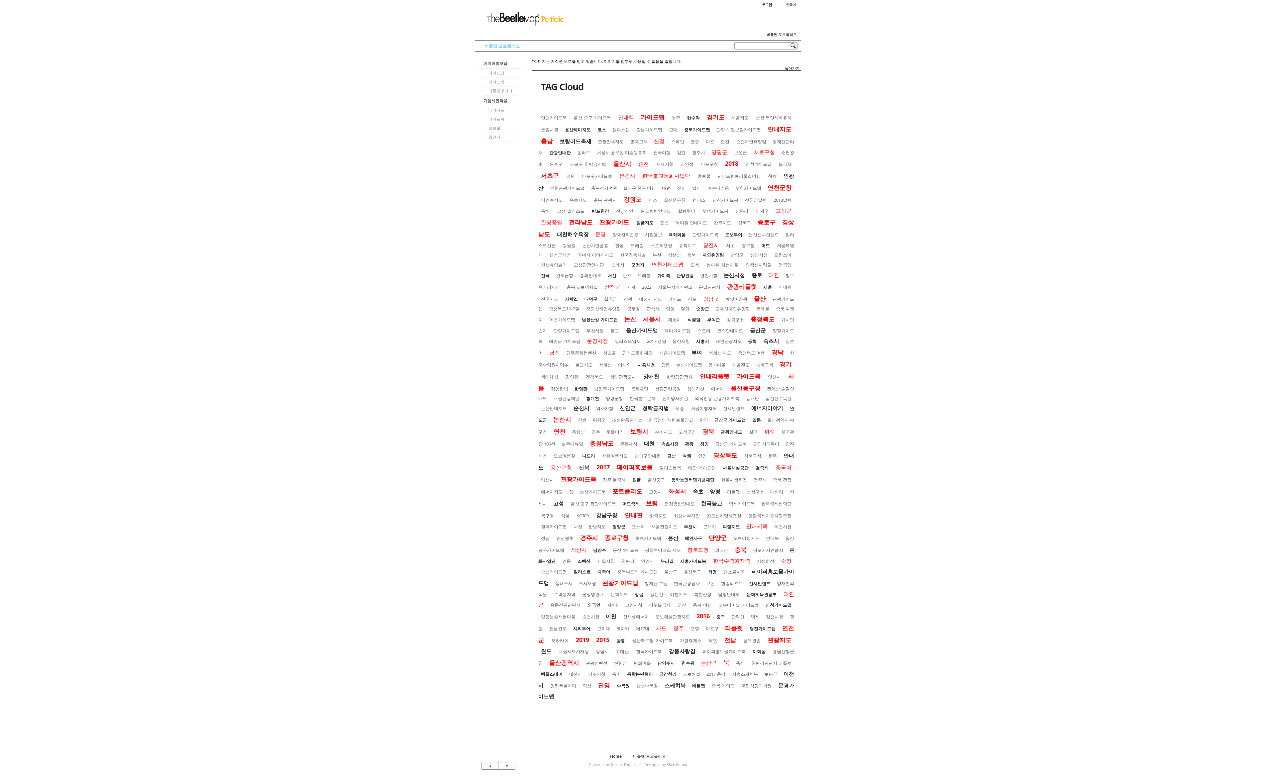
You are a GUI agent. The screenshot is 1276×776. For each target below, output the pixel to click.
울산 (760, 298)
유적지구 (687, 245)
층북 (691, 255)
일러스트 (582, 572)
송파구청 (764, 365)
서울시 (652, 319)
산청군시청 (560, 255)
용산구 (709, 662)
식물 (565, 516)
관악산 (737, 617)
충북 (741, 549)
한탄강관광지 (679, 377)
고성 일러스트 (571, 211)
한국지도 (658, 516)
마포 (710, 142)
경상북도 (725, 455)
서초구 (550, 175)
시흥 (767, 287)
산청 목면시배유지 (774, 118)
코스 (601, 130)
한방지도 (597, 527)
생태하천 (695, 389)
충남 (547, 141)
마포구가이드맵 (597, 176)
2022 (646, 287)
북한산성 (702, 594)
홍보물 (494, 128)
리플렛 (734, 628)
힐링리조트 (732, 583)
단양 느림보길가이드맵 (738, 130)
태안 (774, 275)
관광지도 (780, 640)
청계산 (605, 365)
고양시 (655, 492)
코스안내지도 (730, 331)
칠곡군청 (735, 320)
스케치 (617, 265)
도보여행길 (564, 456)
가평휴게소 (690, 640)
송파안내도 (590, 275)
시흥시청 (646, 365)
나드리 (588, 456)
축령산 (578, 432)
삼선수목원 (647, 686)
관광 (689, 444)
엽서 (696, 188)
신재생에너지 (636, 617)
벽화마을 (677, 235)
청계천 (592, 398)
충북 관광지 (605, 200)
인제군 (762, 211)
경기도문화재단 (637, 353)
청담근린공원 (668, 389)
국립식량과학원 (756, 686)
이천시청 (783, 527)
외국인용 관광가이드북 (717, 398)
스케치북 (675, 685)
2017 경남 (656, 341)
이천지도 (678, 594)
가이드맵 (496, 73)
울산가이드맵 (642, 330)
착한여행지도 (615, 456)
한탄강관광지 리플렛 (771, 663)
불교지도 (583, 365)
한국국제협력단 (776, 504)
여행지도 (731, 527)
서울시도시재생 (574, 651)
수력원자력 (565, 594)
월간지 (494, 137)
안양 (702, 456)
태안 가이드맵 (702, 468)
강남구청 (606, 515)
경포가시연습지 (768, 550)
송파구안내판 (648, 456)
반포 (627, 275)
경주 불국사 (614, 480)
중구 (720, 617)
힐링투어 (686, 211)
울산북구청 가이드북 (652, 640)
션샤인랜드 (734, 408)
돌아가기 (792, 68)
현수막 (693, 118)
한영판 (581, 389)
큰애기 (709, 527)
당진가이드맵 (763, 628)
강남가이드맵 (649, 130)
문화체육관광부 (762, 594)
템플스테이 (552, 674)
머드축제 (631, 504)
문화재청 (628, 444)
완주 (772, 456)
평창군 (599, 420)
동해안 (752, 398)
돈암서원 (549, 130)
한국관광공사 (687, 583)
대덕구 (591, 299)
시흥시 (702, 341)
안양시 (647, 561)
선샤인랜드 (760, 583)
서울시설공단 (736, 468)
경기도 (716, 117)
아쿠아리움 (718, 188)
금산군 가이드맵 (730, 420)
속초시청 (670, 444)
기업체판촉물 (495, 100)
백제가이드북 (742, 504)
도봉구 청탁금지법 (588, 164)
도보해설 (691, 674)
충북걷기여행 (604, 188)
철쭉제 (762, 468)
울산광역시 (564, 662)
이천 (611, 616)
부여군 (713, 320)
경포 (692, 299)
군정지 (637, 265)
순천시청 (590, 617)
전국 (545, 275)
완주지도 (722, 223)
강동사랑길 (682, 651)
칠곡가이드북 (649, 651)
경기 (786, 364)
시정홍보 (653, 235)
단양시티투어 (766, 444)
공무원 (633, 309)
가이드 (674, 299)
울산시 (622, 163)
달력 (685, 309)
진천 (664, 223)
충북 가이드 (723, 686)
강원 (628, 299)
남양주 (599, 550)
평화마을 (642, 663)
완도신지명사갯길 (724, 516)
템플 (636, 480)
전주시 (760, 480)
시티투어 (581, 628)
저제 (631, 287)
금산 (671, 456)
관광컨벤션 (596, 663)
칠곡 (753, 432)
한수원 (688, 663)
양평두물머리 (563, 686)
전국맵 (785, 265)
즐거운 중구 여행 (639, 188)
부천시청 (595, 331)
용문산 (656, 594)
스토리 (703, 331)
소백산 (584, 561)
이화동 (759, 651)
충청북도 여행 (751, 353)
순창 (786, 560)
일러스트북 (670, 468)
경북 (708, 431)
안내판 (634, 515)
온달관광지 (709, 287)
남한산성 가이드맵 (600, 320)
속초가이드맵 (648, 538)
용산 (673, 537)
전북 (584, 467)
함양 (703, 420)
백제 (755, 617)
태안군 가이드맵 (564, 341)
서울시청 (606, 561)
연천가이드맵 (668, 264)
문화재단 (639, 389)
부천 (657, 255)
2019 (582, 640)
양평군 (719, 152)
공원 (570, 176)
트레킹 (637, 245)
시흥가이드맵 (672, 353)
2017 (603, 467)
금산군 (758, 330)
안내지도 (780, 129)
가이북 (663, 275)
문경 (600, 234)
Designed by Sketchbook (665, 764)
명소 (653, 200)
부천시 (690, 527)
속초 (698, 491)
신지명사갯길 (675, 398)
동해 (545, 211)
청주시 (698, 152)
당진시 (711, 245)
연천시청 (708, 275)
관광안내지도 (611, 142)
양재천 (651, 376)
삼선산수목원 (779, 398)
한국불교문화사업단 (666, 175)
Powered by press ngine (612, 764)
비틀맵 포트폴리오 (782, 35)
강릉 (665, 365)
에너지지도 (552, 492)
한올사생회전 (734, 480)
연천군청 (780, 187)
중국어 (784, 467)
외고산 (721, 550)
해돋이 (674, 320)
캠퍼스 (698, 200)
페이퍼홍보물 (495, 63)
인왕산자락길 (759, 265)
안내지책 (757, 526)
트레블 (762, 309)
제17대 (642, 628)
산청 (659, 141)
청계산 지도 (720, 353)
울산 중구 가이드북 (592, 118)
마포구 (712, 628)
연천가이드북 (554, 118)
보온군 (740, 152)
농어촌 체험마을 (722, 265)
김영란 (572, 377)
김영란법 (559, 389)
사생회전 (765, 561)
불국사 (785, 164)
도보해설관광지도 (672, 617)
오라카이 (560, 640)
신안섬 (687, 164)
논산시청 (734, 275)
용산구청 (561, 467)
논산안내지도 (554, 408)
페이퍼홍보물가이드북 (724, 651)
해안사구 (693, 538)
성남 (545, 538)
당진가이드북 (725, 200)
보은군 (770, 674)
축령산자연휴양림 (603, 309)
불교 (614, 331)
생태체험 (549, 377)
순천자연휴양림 (751, 142)
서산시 (579, 549)
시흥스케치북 (745, 674)
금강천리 (668, 674)
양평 (715, 491)
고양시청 (633, 605)
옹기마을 (717, 365)
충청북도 (763, 319)
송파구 (583, 152)
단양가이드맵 (567, 331)
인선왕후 (565, 538)
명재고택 (639, 142)
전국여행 (662, 152)
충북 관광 (782, 480)
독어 (616, 674)
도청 (695, 265)
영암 (670, 309)
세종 (680, 408)
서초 (730, 245)
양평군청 (614, 398)
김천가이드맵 (759, 164)
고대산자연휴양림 (732, 309)
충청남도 (602, 443)
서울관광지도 (664, 527)
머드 (765, 245)
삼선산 (674, 255)
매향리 (776, 492)
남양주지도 (552, 200)
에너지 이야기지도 (595, 255)
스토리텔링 (661, 245)
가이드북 (496, 82)
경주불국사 (660, 605)
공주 (595, 432)
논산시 (562, 419)
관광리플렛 (742, 286)
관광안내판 (560, 152)
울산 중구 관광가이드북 (593, 504)
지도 (661, 628)
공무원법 (752, 640)
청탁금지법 (655, 408)
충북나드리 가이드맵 (637, 572)
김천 (681, 152)
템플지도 (645, 223)
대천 (649, 443)
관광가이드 (614, 222)
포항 (695, 628)
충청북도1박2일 (564, 309)
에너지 (717, 389)
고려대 (603, 628)
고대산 (622, 651)
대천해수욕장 (573, 234)
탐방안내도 (729, 594)
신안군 (628, 408)
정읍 (639, 594)
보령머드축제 (575, 141)
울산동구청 (746, 388)
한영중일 (551, 222)
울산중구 (656, 480)
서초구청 (764, 152)
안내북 (772, 538)
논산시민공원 (595, 245)
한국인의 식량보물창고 (671, 420)
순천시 (581, 408)
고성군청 (687, 432)
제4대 (612, 605)
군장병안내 (593, 594)
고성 (558, 503)
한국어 (791, 4)
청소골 (609, 353)
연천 (560, 431)
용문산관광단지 (565, 605)
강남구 (711, 298)
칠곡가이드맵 (554, 527)
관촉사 (653, 309)
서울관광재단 (567, 398)
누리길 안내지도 (691, 223)
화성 (769, 431)
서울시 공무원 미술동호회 (622, 152)
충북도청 (698, 549)
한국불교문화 (643, 398)
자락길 (571, 299)
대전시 (575, 674)
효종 (695, 142)
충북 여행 (702, 605)
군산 (682, 605)
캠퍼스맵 (621, 130)
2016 (703, 616)
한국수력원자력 (731, 560)
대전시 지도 (650, 299)
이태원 (785, 287)
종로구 (767, 222)
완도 (546, 651)
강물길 (569, 245)
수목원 (623, 686)
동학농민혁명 (640, 674)
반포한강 (600, 211)
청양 (704, 444)
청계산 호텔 (656, 583)
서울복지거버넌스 (675, 287)
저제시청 (665, 164)
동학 (752, 341)
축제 (740, 663)
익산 (587, 686)
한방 (582, 420)
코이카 (622, 628)
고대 (673, 130)
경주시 (589, 537)
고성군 (784, 210)
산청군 (612, 286)
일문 (756, 420)
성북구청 (752, 456)
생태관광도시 (623, 377)
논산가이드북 (593, 492)
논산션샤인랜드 (764, 235)
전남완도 (558, 628)
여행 (687, 456)
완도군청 (564, 275)
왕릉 (620, 640)
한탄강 (627, 561)
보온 (710, 583)
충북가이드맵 (697, 130)
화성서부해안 (687, 516)
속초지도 (578, 200)
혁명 (712, 572)
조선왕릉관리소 (627, 420)
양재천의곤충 (625, 235)
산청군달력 (756, 200)
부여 (696, 352)
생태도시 (564, 583)
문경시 (627, 175)
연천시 (774, 377)
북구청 (547, 516)
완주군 (556, 164)
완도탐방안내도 (656, 211)
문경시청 (597, 340)
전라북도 (594, 377)
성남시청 (759, 255)
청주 (676, 118)
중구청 (748, 245)
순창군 (702, 309)
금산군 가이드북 (731, 444)
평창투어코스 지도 (663, 550)
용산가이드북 (626, 550)
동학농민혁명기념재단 (692, 480)
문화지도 (619, 594)
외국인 (593, 605)
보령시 (639, 431)
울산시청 (681, 341)
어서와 (624, 365)
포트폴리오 (627, 491)
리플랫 (733, 492)
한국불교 (711, 503)
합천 (725, 142)
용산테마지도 (578, 130)
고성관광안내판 (589, 265)
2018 (731, 163)
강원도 (633, 199)
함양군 (737, 255)
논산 (630, 319)
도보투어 (733, 235)
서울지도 (740, 118)
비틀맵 (698, 686)
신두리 (741, 211)
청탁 (772, 176)
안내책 (626, 117)
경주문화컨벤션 (581, 353)
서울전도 (741, 365)
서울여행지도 (704, 408)
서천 (578, 527)
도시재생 (587, 583)
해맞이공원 (736, 299)
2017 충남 (715, 674)
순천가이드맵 (554, 572)
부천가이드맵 (748, 188)
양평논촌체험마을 (558, 617)
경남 (778, 352)
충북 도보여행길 (582, 287)
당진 (554, 352)
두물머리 (615, 432)
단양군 (718, 537)
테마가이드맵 (678, 331)
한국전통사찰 (633, 255)
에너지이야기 (767, 408)
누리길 (667, 561)
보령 (652, 503)
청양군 (618, 527)
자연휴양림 (713, 255)
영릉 (566, 561)
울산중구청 (675, 200)
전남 (730, 640)
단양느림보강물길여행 (739, 176)
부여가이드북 (715, 211)
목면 (712, 640)
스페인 (677, 142)
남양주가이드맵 (609, 389)
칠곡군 (610, 299)
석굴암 (694, 320)
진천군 (620, 663)
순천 (643, 163)
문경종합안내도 (680, 504)
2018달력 (783, 200)
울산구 (670, 572)
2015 (602, 640)
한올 (619, 245)
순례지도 (663, 432)
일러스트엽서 (628, 341)
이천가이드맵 (562, 320)
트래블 (644, 275)
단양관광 (685, 275)
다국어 (603, 572)
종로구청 (617, 537)
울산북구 (692, 572)
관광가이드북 (578, 479)
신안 (681, 188)
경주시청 (596, 674)
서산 (612, 275)
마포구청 (709, 164)
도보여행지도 (746, 538)
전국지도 (549, 299)
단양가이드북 (705, 235)
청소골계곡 (734, 572)
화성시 (677, 491)
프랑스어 (783, 255)
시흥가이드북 (693, 561)
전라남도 (581, 222)
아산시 (547, 480)
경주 (678, 628)
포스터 (638, 527)
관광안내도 (731, 432)
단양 (604, 685)
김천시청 (774, 617)
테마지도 (496, 110)
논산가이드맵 (689, 365)
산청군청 (755, 492)
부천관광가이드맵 (567, 188)
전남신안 (624, 211)
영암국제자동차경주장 (770, 516)
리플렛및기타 (500, 91)
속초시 (771, 340)
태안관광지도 (729, 341)
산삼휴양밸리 (554, 265)
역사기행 (604, 408)
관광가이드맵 (620, 583)
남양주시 (666, 663)
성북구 (744, 223)
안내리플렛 (715, 376)
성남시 (602, 651)
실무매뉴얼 (572, 444)
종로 (757, 275)
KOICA (583, 516)
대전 (666, 188)
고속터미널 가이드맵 (738, 605)
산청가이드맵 (779, 605)
